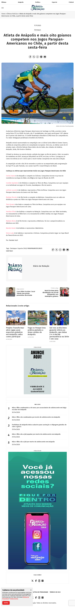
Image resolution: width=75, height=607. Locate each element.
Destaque (13, 248)
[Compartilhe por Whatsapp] (37, 56)
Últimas (3, 2)
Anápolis (21, 2)
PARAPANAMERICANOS (34, 248)
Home (3, 14)
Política (37, 2)
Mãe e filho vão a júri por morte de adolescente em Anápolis (33, 442)
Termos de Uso (14, 598)
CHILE (25, 248)
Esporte (54, 2)
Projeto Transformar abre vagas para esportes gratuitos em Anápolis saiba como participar (15, 332)
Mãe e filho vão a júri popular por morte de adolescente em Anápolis (36, 434)
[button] (31, 590)
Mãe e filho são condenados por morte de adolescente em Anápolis (36, 417)
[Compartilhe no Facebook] (30, 56)
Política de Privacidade (39, 592)
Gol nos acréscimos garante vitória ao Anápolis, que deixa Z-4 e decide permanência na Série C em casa (59, 333)
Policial (71, 2)
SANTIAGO (9, 251)
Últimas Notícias (12, 14)
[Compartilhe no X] (33, 56)
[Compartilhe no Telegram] (41, 56)
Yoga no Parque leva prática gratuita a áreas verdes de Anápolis (37, 331)
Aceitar (6, 603)
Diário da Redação (41, 266)
